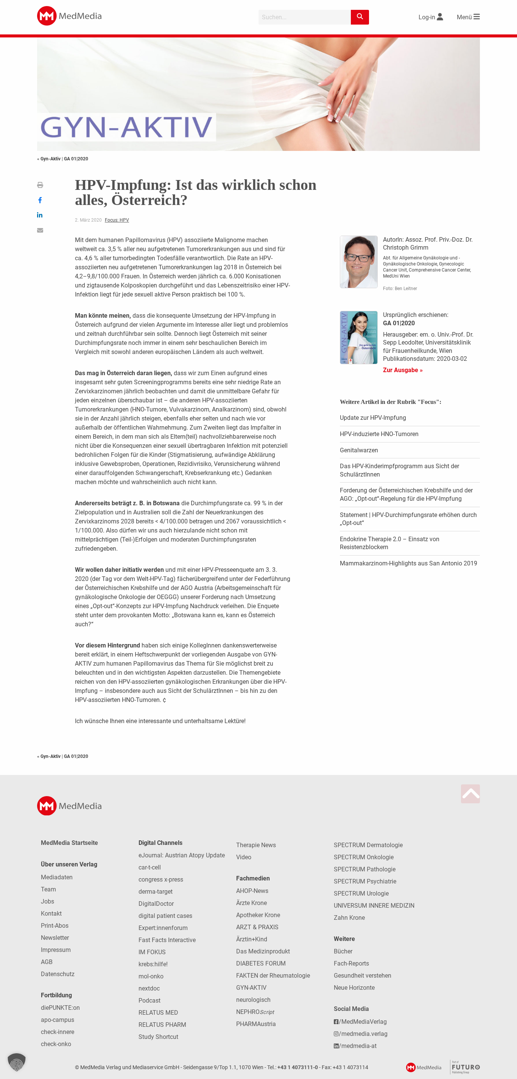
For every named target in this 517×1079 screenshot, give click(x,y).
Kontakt (51, 913)
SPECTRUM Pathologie (365, 869)
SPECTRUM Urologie (361, 893)
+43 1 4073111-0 (297, 1067)
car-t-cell (150, 867)
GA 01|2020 (76, 158)
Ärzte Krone (251, 903)
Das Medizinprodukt (263, 951)
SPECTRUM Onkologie (364, 857)
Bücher (343, 951)
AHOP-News (252, 890)
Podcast (149, 1000)
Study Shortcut (158, 1036)
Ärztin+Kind (251, 939)
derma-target (156, 891)
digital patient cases (165, 915)
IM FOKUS (152, 952)
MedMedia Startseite (69, 842)
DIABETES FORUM (261, 963)
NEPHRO (255, 1011)
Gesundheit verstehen (362, 975)
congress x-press (161, 879)
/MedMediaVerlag (363, 1021)
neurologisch (253, 999)
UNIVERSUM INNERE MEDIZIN (374, 905)
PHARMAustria (256, 1024)
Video (243, 857)
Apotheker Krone (258, 915)
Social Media (351, 1008)
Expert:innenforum (163, 928)
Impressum (56, 949)
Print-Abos (55, 925)
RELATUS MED (158, 1012)
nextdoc (149, 988)
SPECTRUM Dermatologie (368, 845)
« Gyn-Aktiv (49, 158)
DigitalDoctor (156, 903)
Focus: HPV (117, 220)
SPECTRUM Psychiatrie (365, 881)
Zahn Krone (349, 917)
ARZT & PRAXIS (257, 927)
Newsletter (55, 937)
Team (48, 889)
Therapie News (256, 845)
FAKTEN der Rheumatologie (273, 975)
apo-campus (57, 1019)
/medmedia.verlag (363, 1033)
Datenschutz (58, 974)
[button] (16, 1062)
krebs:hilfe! (153, 964)
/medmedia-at (358, 1046)
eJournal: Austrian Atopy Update (182, 855)
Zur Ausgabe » (403, 370)
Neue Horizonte (354, 987)
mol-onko (151, 976)
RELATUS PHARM (162, 1024)
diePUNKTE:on (60, 1007)
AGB (47, 962)
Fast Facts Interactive (167, 940)
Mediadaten (57, 877)
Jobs (47, 901)
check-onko (56, 1044)
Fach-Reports (351, 963)
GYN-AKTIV (251, 987)
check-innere (57, 1032)
